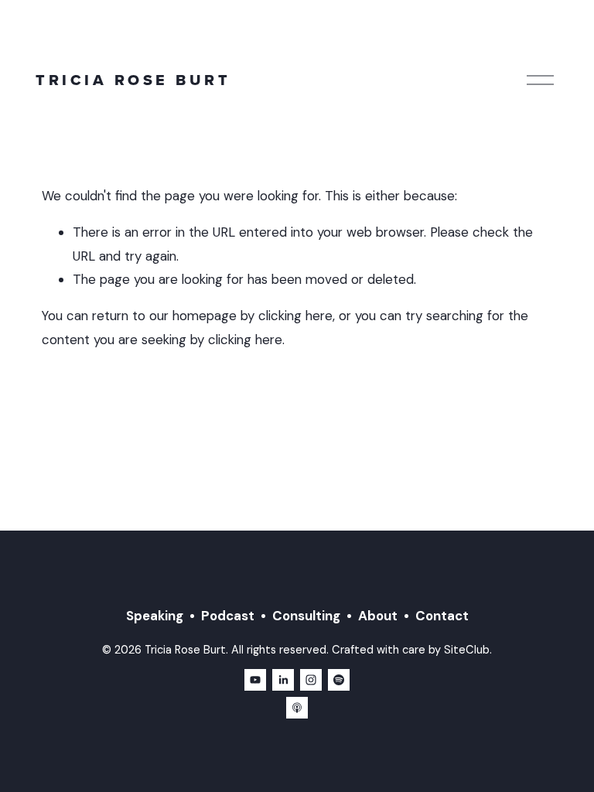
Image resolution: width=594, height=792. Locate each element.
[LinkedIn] (283, 680)
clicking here (295, 315)
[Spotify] (339, 680)
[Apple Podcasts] (297, 708)
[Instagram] (311, 680)
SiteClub (467, 650)
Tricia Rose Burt (133, 80)
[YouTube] (255, 680)
